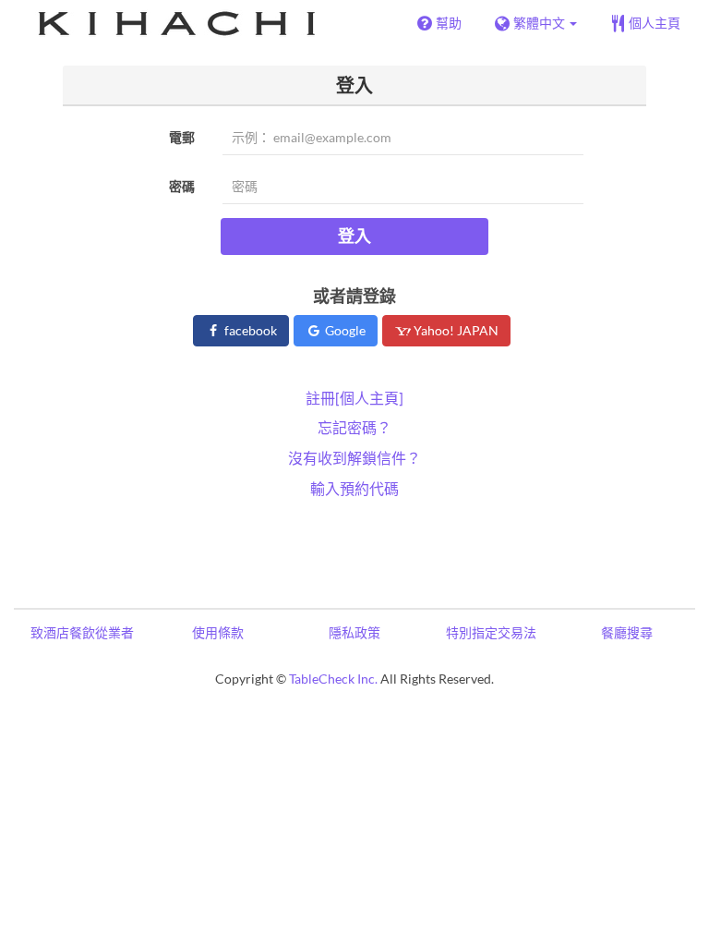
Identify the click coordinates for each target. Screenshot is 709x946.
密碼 (182, 186)
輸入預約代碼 (354, 488)
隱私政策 (354, 632)
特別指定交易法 (491, 632)
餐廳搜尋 (627, 632)
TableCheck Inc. (333, 678)
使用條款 (218, 632)
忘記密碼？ (354, 427)
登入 (354, 235)
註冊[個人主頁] (354, 397)
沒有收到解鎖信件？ (354, 458)
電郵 (182, 137)
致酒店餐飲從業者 (82, 632)
